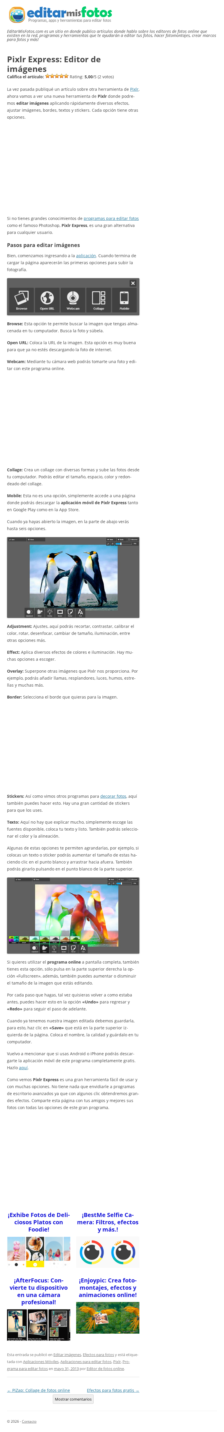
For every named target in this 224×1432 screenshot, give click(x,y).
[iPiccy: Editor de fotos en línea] (73, 915)
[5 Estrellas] (66, 76)
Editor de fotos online (105, 1368)
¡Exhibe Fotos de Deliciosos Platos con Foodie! (39, 1222)
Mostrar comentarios (73, 1399)
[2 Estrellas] (52, 76)
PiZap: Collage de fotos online (38, 1390)
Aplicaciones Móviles (41, 1361)
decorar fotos (113, 796)
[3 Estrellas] (57, 76)
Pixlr (134, 89)
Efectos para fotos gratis (113, 1390)
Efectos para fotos (98, 1354)
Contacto (29, 1421)
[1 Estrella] (47, 76)
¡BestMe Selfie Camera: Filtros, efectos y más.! (108, 1222)
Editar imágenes (67, 1354)
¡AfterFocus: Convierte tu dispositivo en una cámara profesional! (39, 1291)
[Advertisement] (73, 166)
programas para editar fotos (111, 218)
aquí (23, 1067)
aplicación (86, 255)
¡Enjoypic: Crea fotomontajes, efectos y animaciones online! (108, 1287)
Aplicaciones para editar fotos (85, 1361)
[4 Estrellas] (61, 76)
